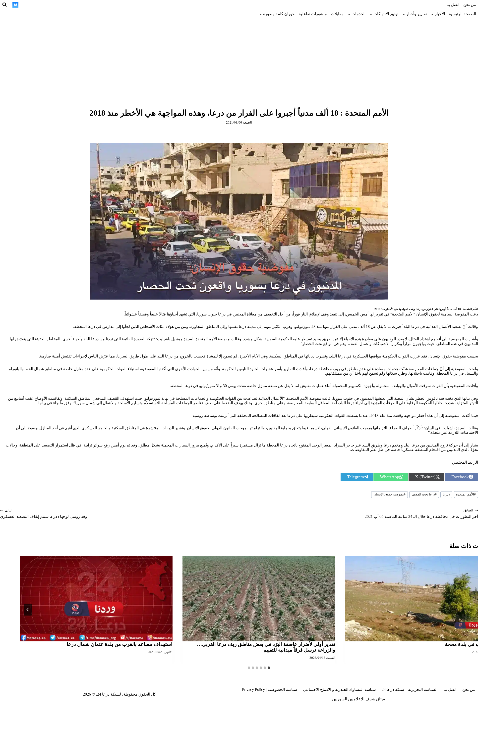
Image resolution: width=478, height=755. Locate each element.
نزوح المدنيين (437, 445)
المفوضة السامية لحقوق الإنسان (442, 314)
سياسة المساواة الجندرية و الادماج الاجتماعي (339, 689)
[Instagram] (80, 5)
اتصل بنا (452, 4)
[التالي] (28, 610)
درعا (446, 494)
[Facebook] (98, 5)
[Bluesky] (15, 5)
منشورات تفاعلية (313, 14)
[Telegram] (61, 5)
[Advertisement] (239, 56)
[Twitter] (89, 5)
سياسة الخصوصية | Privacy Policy (269, 689)
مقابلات (337, 14)
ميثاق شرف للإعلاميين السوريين (358, 699)
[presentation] (258, 598)
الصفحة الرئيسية (462, 14)
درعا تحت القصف (424, 494)
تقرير (379, 314)
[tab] (269, 667)
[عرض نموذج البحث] (4, 4)
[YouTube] (43, 5)
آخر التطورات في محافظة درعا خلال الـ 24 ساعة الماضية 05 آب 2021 (421, 514)
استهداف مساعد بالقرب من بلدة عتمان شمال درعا (120, 644)
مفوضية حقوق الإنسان (389, 494)
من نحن (469, 4)
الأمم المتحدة (466, 494)
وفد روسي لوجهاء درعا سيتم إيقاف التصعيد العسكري (43, 514)
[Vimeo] (25, 5)
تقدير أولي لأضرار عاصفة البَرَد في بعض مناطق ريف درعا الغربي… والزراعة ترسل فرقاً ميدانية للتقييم (266, 647)
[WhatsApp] (34, 5)
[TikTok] (70, 5)
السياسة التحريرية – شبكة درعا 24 (409, 689)
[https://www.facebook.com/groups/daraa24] (52, 5)
